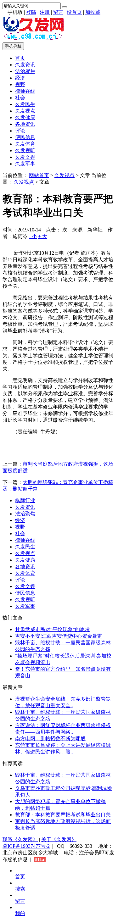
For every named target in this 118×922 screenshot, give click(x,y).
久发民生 (25, 104)
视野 (20, 84)
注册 (45, 12)
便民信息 (25, 137)
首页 (20, 58)
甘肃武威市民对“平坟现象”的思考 (52, 629)
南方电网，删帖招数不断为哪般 (50, 738)
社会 (20, 97)
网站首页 (39, 175)
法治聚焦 (25, 71)
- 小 (33, 236)
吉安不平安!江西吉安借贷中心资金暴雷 (58, 636)
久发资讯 (25, 64)
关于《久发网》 (58, 839)
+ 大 (42, 236)
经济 (20, 78)
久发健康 (25, 117)
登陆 (31, 12)
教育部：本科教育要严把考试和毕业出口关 (63, 814)
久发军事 (25, 163)
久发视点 (25, 111)
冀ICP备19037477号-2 (26, 846)
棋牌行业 (25, 500)
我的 (20, 913)
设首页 (74, 12)
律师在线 (25, 91)
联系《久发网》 (20, 839)
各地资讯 (25, 124)
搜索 (20, 888)
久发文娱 (25, 157)
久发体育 (25, 144)
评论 (20, 130)
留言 (58, 12)
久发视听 (25, 150)
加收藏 (92, 12)
